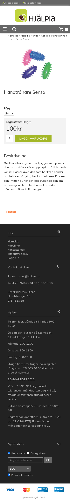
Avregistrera (38, 453)
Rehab (45, 35)
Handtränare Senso (19, 39)
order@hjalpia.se (29, 276)
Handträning (58, 35)
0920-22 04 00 (28, 283)
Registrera (18, 453)
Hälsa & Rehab (29, 35)
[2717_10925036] (35, 64)
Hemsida (13, 35)
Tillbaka (11, 212)
